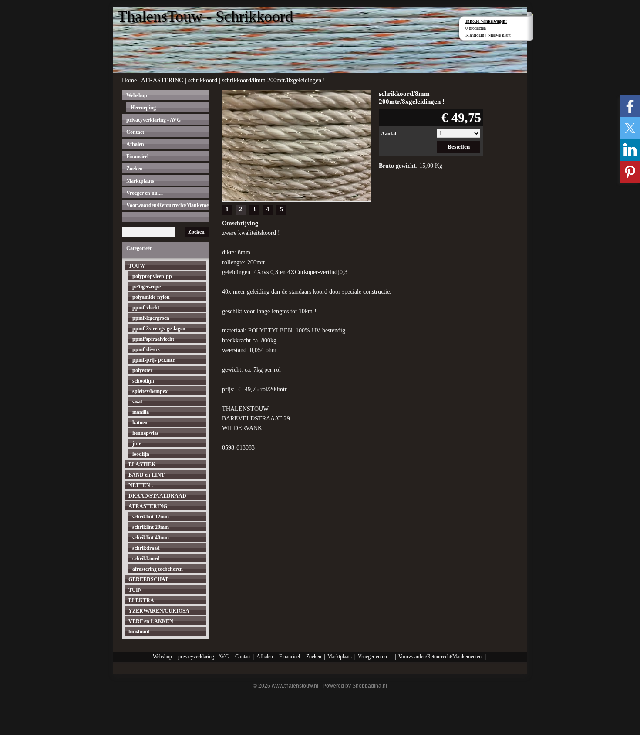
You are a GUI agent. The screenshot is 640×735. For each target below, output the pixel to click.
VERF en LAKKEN (150, 621)
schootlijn (143, 381)
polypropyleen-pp (152, 276)
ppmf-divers (146, 349)
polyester (142, 370)
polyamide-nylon (151, 297)
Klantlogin (474, 35)
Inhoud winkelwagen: (486, 21)
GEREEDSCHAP (148, 579)
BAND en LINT (146, 475)
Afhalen (135, 144)
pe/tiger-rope (146, 287)
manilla (140, 412)
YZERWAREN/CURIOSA (158, 611)
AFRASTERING (162, 80)
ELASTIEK (141, 464)
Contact (135, 132)
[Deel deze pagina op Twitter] (630, 128)
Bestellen (459, 146)
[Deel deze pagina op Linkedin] (630, 150)
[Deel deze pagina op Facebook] (630, 106)
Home (129, 80)
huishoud (139, 632)
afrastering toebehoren (157, 569)
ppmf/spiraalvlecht (153, 339)
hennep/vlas (145, 433)
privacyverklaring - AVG (153, 120)
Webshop (136, 95)
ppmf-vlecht (145, 308)
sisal (137, 402)
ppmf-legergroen (150, 318)
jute (136, 443)
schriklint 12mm (150, 517)
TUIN (135, 590)
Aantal (388, 134)
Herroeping (143, 108)
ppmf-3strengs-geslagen (158, 328)
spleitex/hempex (150, 391)
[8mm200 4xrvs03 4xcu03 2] (296, 144)
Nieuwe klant (499, 35)
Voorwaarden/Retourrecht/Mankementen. (167, 205)
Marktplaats (140, 181)
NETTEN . (140, 485)
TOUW (136, 266)
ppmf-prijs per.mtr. (153, 360)
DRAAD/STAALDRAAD (157, 496)
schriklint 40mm (150, 538)
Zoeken (134, 169)
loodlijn (140, 454)
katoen (140, 423)
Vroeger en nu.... (144, 193)
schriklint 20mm (150, 527)
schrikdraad (146, 548)
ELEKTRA (141, 600)
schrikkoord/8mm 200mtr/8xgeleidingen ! (273, 80)
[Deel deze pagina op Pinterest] (630, 172)
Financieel (137, 156)
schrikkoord (202, 80)
